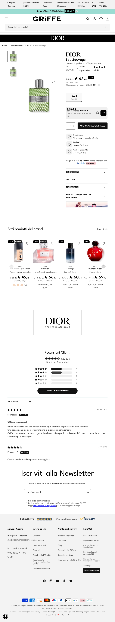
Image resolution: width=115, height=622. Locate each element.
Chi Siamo (37, 536)
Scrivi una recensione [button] (57, 391)
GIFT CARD (94, 4)
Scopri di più (102, 229)
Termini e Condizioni (18, 612)
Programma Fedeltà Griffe (69, 560)
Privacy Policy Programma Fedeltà (91, 560)
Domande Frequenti (41, 569)
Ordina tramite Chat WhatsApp (65, 4)
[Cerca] (106, 27)
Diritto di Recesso (91, 571)
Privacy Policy (34, 612)
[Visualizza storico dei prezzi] (99, 85)
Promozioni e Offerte (67, 550)
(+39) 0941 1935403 (17, 536)
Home (4, 46)
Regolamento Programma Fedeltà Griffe (41, 562)
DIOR (29, 46)
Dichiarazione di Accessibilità (90, 553)
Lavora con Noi (39, 545)
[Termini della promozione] (76, 11)
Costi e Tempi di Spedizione (90, 546)
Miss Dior (45, 269)
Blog (60, 545)
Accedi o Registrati (66, 536)
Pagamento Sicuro (91, 541)
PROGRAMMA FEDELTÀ (83, 4)
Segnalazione (89, 612)
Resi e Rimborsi (90, 536)
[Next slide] (13, 137)
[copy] (97, 112)
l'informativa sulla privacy (44, 506)
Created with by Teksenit (57, 615)
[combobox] (57, 27)
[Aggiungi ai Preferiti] (53, 82)
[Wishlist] (101, 19)
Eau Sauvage (40, 46)
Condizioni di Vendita (42, 555)
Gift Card (62, 541)
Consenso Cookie (61, 612)
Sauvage (70, 269)
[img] (14, 410)
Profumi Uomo (17, 46)
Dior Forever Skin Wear (20, 269)
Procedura (101, 612)
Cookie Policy (47, 612)
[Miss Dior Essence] (87, 207)
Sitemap (87, 566)
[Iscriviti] (87, 492)
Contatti (36, 550)
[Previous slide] (13, 55)
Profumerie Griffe (65, 609)
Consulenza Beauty (66, 555)
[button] (6, 19)
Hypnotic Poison (95, 269)
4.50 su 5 (65, 359)
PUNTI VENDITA (103, 4)
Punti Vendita (38, 541)
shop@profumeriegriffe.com (21, 540)
